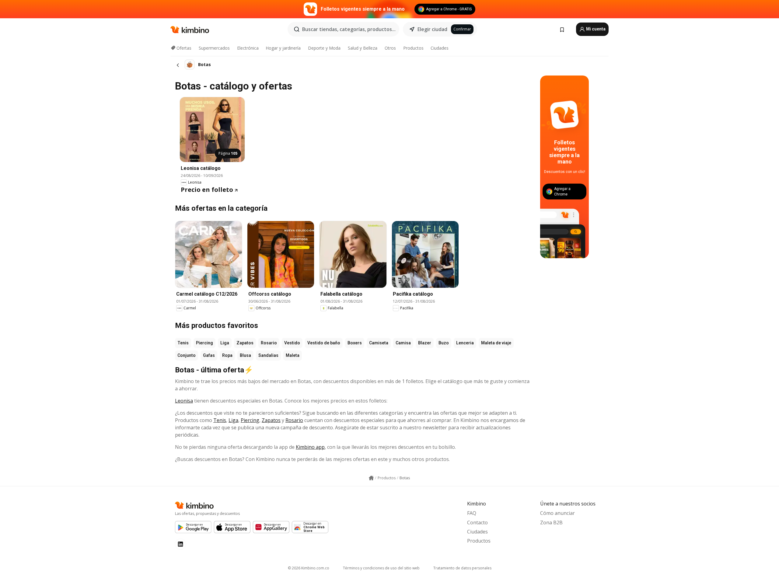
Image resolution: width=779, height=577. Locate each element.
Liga (224, 342)
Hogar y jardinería (283, 48)
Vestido (292, 342)
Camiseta (378, 342)
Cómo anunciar (557, 513)
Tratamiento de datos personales (462, 568)
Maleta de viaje (496, 342)
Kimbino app (310, 447)
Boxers (355, 342)
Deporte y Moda (324, 48)
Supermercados (214, 48)
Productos (413, 48)
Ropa (227, 355)
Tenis (183, 342)
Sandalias (268, 355)
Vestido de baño (323, 342)
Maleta (292, 355)
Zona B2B (551, 522)
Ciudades (440, 48)
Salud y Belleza (362, 48)
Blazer (424, 342)
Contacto (477, 522)
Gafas (209, 355)
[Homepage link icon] (371, 478)
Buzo (443, 342)
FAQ (471, 513)
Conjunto (186, 355)
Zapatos (244, 342)
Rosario (269, 342)
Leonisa (184, 400)
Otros (390, 48)
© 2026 (308, 568)
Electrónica (248, 48)
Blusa (245, 355)
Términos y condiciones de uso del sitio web (381, 568)
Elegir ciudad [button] (432, 29)
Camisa (403, 342)
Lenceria (465, 342)
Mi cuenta (595, 28)
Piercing (204, 342)
